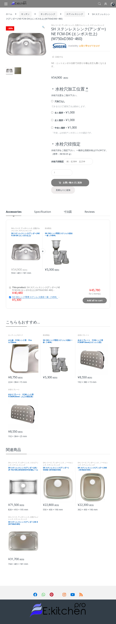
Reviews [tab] (90, 211)
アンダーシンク (67, 25)
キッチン (25, 14)
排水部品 (48, 228)
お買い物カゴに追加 (72, 182)
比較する (59, 56)
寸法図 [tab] (68, 211)
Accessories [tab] (13, 211)
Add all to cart (95, 300)
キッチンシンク (48, 14)
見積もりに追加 (63, 190)
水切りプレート (83, 335)
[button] (43, 27)
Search (99, 3)
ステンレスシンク (74, 14)
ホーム (9, 14)
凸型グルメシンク (82, 25)
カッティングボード (15, 335)
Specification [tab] (42, 211)
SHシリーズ (56, 25)
